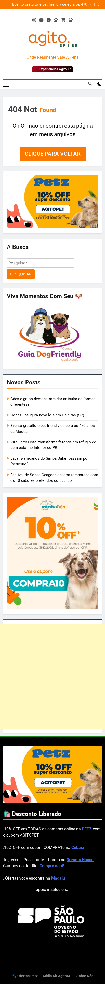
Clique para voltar (53, 154)
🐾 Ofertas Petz (25, 976)
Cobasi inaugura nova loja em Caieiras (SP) (47, 415)
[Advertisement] (52, 676)
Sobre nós (84, 976)
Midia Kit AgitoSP (57, 976)
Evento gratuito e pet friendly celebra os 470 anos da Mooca (49, 5)
